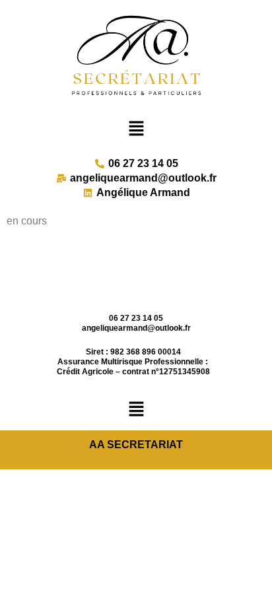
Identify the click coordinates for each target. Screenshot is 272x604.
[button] (136, 129)
